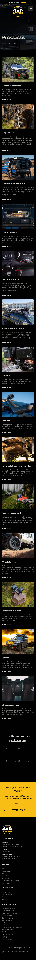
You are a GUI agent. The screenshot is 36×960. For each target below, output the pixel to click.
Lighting (5, 658)
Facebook (10, 948)
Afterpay (4, 899)
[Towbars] (18, 359)
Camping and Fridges (11, 611)
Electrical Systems (10, 279)
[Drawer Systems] (18, 216)
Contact (4, 876)
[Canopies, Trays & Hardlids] (18, 167)
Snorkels (6, 420)
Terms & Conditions (8, 894)
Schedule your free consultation (19, 810)
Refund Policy (6, 897)
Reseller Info (5, 878)
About (4, 869)
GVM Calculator (7, 871)
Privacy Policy (6, 892)
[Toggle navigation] (30, 8)
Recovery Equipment (11, 513)
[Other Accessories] (18, 688)
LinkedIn (27, 948)
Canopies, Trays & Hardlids (13, 183)
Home (4, 43)
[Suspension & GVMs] (18, 116)
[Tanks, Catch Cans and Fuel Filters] (18, 449)
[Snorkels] (18, 404)
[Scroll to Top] (32, 949)
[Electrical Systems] (18, 263)
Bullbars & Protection (11, 86)
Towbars (6, 375)
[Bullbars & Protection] (18, 69)
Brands (4, 873)
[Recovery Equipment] (18, 496)
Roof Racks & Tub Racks (13, 328)
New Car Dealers (7, 883)
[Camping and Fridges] (18, 594)
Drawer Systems (9, 232)
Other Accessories (10, 705)
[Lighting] (18, 641)
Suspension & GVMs (11, 133)
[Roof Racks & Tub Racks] (18, 312)
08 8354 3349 (26, 2)
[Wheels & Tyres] (18, 545)
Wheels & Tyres (9, 562)
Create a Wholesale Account (10, 881)
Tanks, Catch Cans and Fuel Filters (17, 466)
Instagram (19, 948)
